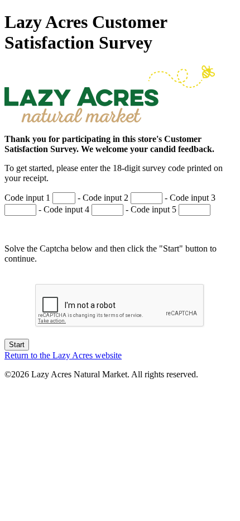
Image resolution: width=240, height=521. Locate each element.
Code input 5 (153, 209)
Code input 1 (27, 197)
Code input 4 (66, 209)
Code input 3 (192, 197)
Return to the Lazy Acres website (63, 355)
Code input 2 (105, 197)
